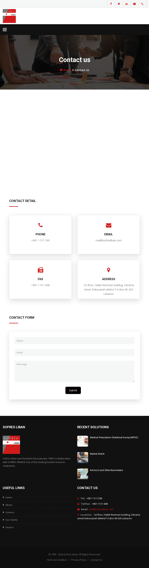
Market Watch (97, 453)
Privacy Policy (78, 559)
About (8, 504)
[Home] (19, 16)
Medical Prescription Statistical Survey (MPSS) (114, 437)
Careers (9, 512)
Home (67, 70)
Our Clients (11, 519)
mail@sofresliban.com (101, 509)
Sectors (9, 527)
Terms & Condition (57, 559)
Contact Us (96, 559)
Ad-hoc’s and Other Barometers (106, 470)
